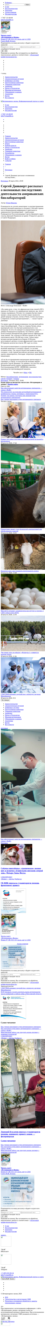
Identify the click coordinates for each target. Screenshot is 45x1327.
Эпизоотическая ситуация (14, 79)
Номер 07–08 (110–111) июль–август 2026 (16, 39)
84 (6, 1216)
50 (6, 51)
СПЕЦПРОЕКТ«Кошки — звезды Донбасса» (11, 878)
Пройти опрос (13, 384)
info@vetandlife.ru (7, 20)
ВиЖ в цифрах (10, 159)
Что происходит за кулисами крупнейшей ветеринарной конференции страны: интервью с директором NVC (21, 393)
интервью (4, 728)
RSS (6, 1297)
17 (2, 1216)
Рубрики (8, 2)
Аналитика (9, 94)
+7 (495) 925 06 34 (7, 1273)
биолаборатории (12, 377)
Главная (8, 164)
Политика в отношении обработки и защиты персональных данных (21, 1302)
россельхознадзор (35, 377)
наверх (4, 1235)
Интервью (8, 170)
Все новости (9, 98)
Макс (26, 372)
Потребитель (9, 153)
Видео (7, 96)
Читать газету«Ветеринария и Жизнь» (10, 36)
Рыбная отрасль (10, 145)
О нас (7, 7)
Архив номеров (10, 12)
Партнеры (8, 10)
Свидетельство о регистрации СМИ (18, 1299)
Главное (8, 136)
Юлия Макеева (11, 203)
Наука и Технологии (12, 88)
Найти (27, 4)
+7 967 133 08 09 (7, 114)
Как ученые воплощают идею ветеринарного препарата (21, 399)
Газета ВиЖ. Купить (8, 41)
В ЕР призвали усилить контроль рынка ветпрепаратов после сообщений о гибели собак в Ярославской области (21, 993)
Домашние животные (12, 84)
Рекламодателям (11, 14)
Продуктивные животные (14, 82)
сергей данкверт (6, 379)
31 (2, 978)
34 (6, 978)
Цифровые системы (12, 81)
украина (16, 379)
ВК (30, 372)
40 (2, 51)
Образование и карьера (13, 92)
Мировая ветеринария (13, 90)
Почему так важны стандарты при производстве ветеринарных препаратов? (18, 396)
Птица (7, 144)
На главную (5, 700)
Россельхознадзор (11, 8)
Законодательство (11, 77)
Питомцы (4, 843)
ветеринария (23, 377)
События (8, 160)
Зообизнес (8, 86)
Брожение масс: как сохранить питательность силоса (20, 571)
